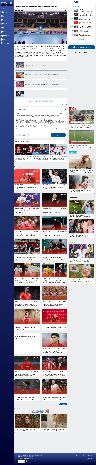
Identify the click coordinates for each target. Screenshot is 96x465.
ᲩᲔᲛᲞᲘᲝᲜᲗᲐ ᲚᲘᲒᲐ (62, 278)
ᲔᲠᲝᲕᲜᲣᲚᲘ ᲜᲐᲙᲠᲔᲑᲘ (33, 254)
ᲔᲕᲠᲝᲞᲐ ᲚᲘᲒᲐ (35, 278)
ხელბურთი (25, 1)
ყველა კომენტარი (22, 135)
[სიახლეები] (41, 411)
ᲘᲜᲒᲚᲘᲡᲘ (64, 325)
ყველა (63, 404)
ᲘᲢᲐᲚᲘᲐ (36, 184)
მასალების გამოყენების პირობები (25, 456)
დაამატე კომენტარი (58, 135)
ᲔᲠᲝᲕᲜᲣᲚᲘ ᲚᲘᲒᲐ (34, 208)
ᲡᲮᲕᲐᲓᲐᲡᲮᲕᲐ (63, 208)
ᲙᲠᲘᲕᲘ (37, 334)
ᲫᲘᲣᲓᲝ (65, 184)
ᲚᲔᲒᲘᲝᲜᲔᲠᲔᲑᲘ (62, 231)
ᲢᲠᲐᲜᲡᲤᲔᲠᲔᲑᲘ (62, 348)
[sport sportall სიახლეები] (92, 2)
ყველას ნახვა (81, 39)
